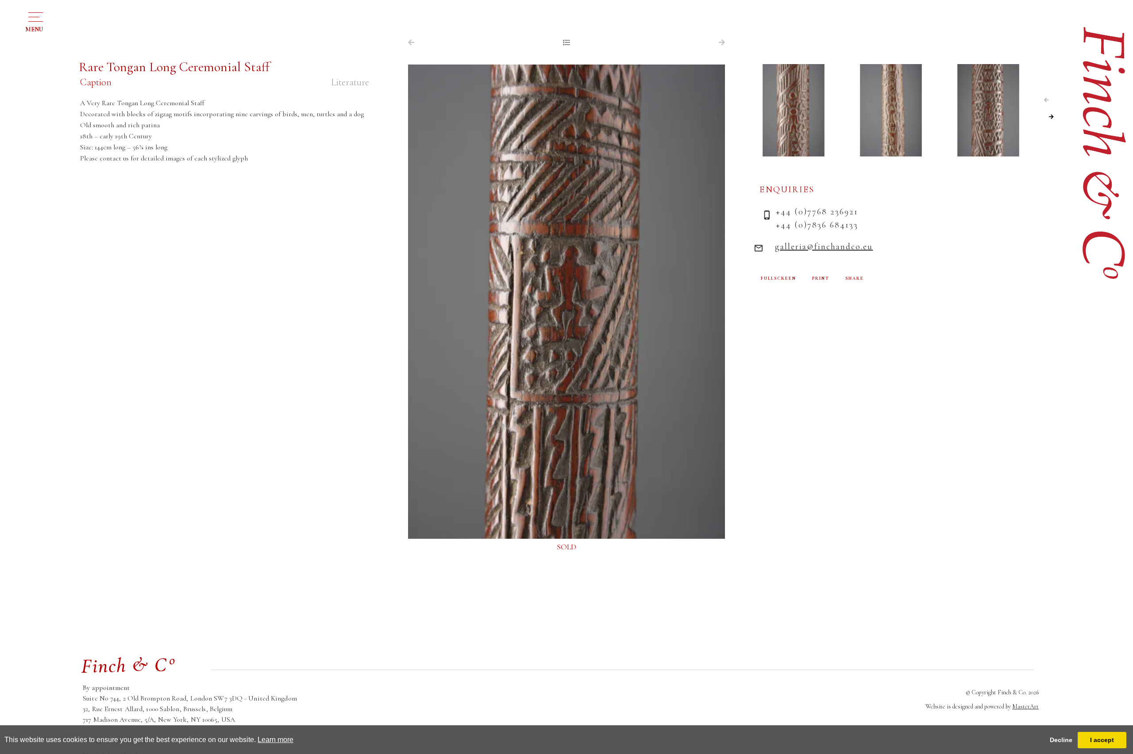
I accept (1102, 739)
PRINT (820, 278)
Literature (350, 82)
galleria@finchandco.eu (824, 246)
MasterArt (1025, 706)
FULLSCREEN (778, 278)
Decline (1061, 739)
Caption (96, 82)
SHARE (854, 278)
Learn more (275, 739)
